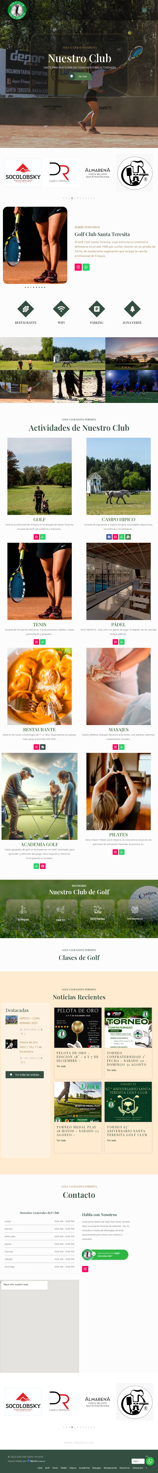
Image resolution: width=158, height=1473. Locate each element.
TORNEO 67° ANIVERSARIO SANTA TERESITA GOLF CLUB (127, 1131)
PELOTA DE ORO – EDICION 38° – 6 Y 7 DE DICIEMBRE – (78, 1057)
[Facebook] (43, 866)
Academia (84, 1467)
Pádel (64, 1467)
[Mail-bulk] (128, 537)
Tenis (55, 1467)
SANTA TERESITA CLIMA (79, 107)
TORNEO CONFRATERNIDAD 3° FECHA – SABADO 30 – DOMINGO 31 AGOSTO (127, 1059)
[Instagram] (78, 267)
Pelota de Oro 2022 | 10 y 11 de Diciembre (30, 1046)
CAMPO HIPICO (118, 519)
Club (39, 1467)
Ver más (83, 76)
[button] (5, 173)
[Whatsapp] (86, 267)
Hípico (72, 1467)
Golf (47, 1467)
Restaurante (110, 1467)
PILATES (118, 834)
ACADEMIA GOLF (39, 844)
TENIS (39, 624)
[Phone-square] (43, 747)
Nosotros (125, 1467)
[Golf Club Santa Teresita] (17, 10)
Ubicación (137, 1467)
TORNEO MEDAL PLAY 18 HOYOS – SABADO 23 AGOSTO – (78, 1131)
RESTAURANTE (39, 729)
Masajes (96, 1467)
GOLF (39, 519)
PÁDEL (118, 624)
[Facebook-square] (109, 537)
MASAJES (119, 729)
